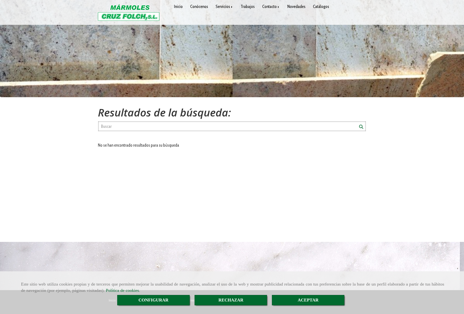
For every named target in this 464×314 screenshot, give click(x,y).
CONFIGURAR (153, 300)
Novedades (296, 6)
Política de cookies (122, 290)
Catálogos (321, 6)
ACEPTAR (308, 300)
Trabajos (248, 6)
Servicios (223, 6)
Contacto (269, 6)
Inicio (178, 6)
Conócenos (199, 6)
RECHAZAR (230, 300)
